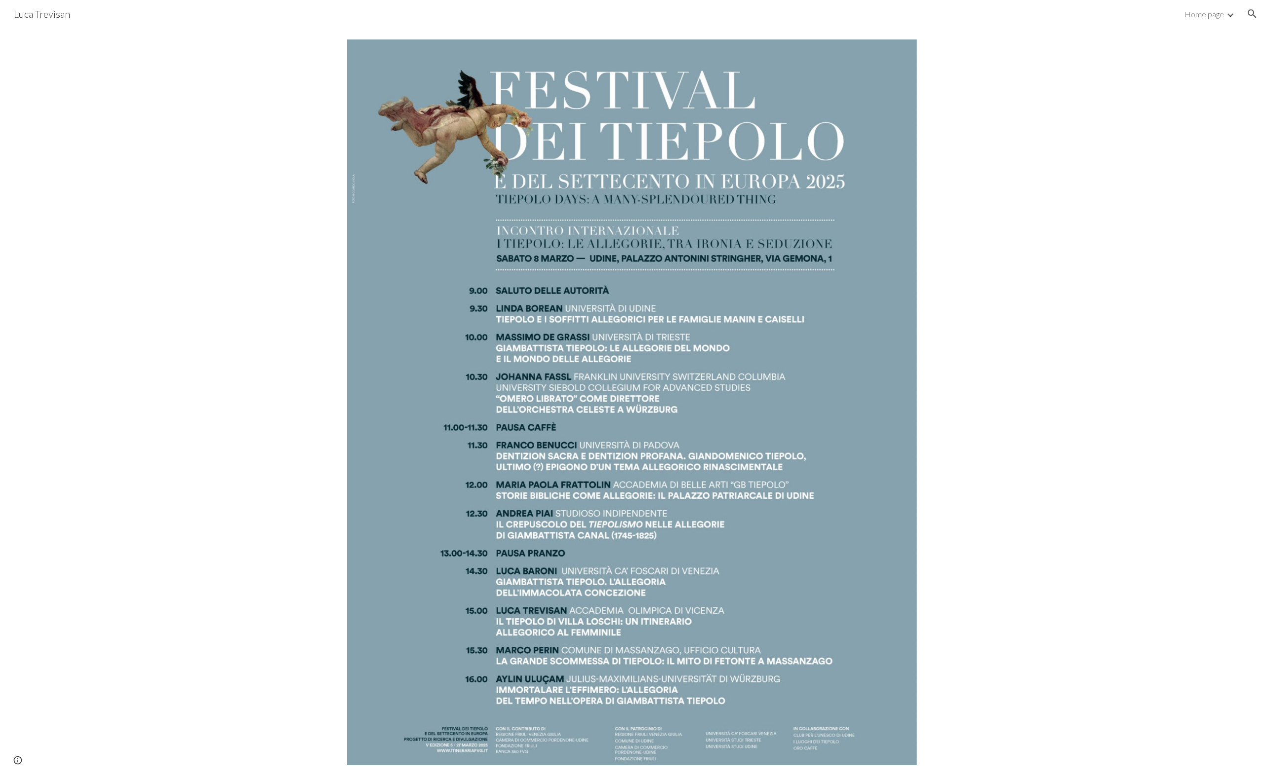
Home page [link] (1204, 14)
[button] (1252, 14)
